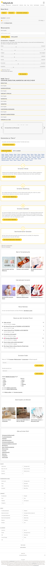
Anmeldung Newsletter (23, 555)
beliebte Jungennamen (11, 387)
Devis (21, 158)
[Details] (44, 20)
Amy (22, 382)
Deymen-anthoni (5, 160)
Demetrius (4, 158)
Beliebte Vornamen (10, 376)
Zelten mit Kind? (7, 322)
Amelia (22, 381)
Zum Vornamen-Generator (10, 219)
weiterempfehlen (23, 547)
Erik (4, 385)
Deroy (36, 154)
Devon (38, 157)
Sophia (22, 380)
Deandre (34, 157)
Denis (23, 160)
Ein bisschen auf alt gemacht (10, 334)
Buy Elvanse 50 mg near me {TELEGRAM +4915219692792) (17, 326)
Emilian (4, 381)
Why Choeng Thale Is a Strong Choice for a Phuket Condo (16, 346)
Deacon (19, 160)
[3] (5, 20)
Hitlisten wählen (7, 392)
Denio (25, 155)
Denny (13, 158)
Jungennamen (9, 245)
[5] (8, 20)
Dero (22, 155)
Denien (39, 158)
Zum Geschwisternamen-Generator (12, 239)
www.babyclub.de (34, 563)
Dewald (6, 157)
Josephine (23, 384)
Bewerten (11, 12)
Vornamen (8, 247)
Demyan (42, 157)
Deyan (19, 155)
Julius (4, 380)
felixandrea (13, 324)
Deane (18, 157)
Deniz (14, 157)
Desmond (7, 155)
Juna (22, 385)
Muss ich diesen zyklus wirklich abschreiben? (13, 342)
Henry (4, 382)
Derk (29, 155)
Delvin (35, 158)
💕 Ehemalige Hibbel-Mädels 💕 (11, 338)
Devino (31, 160)
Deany (15, 160)
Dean (15, 155)
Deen (32, 158)
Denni (30, 157)
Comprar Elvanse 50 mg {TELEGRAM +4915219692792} (16, 330)
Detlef (3, 155)
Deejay (42, 154)
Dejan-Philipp (38, 155)
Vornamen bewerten (18, 392)
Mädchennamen (17, 359)
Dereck (6, 154)
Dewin (32, 154)
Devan (32, 155)
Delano (28, 158)
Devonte (9, 158)
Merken (4, 12)
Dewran (10, 157)
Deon (39, 154)
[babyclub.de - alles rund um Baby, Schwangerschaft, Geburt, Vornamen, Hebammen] (7, 3)
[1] (1, 20)
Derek (3, 154)
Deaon (28, 154)
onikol (13, 328)
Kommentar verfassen (22, 12)
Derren (19, 154)
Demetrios (24, 154)
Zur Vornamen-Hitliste (9, 176)
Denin (43, 155)
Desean (26, 157)
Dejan (15, 154)
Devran (22, 157)
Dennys (26, 160)
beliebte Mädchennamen (12, 389)
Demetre (11, 154)
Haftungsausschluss (36, 565)
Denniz (24, 158)
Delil (2, 157)
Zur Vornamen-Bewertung (10, 196)
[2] (3, 20)
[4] (6, 20)
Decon (11, 160)
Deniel (11, 155)
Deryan (17, 158)
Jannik (4, 384)
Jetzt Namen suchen (28, 310)
